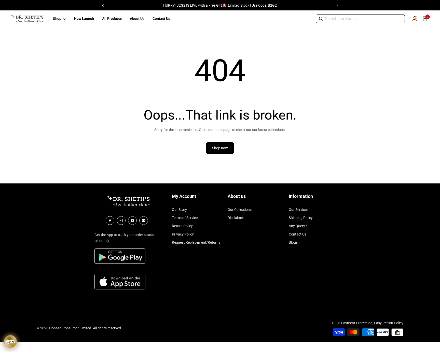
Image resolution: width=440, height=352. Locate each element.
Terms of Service (185, 218)
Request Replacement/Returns (196, 242)
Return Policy (182, 226)
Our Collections (240, 210)
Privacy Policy (183, 234)
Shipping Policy (301, 218)
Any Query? (298, 226)
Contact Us (297, 234)
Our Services (298, 210)
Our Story (179, 210)
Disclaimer (236, 218)
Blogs (293, 242)
